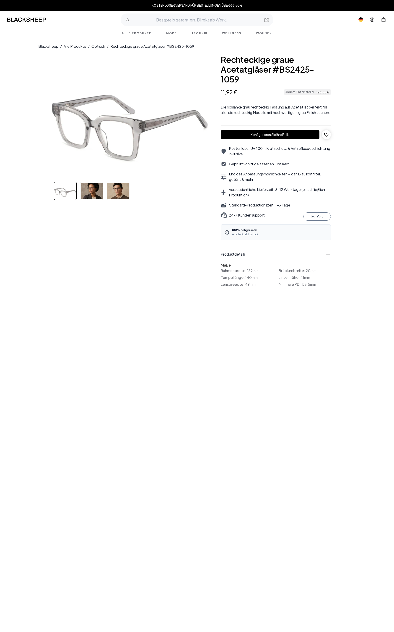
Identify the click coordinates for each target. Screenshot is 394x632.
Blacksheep (48, 46)
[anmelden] (372, 20)
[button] (266, 19)
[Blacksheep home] (35, 19)
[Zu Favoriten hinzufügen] (326, 134)
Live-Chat (317, 216)
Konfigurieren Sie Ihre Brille (270, 134)
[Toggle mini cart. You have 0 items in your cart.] (383, 20)
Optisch (98, 46)
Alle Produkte (75, 46)
